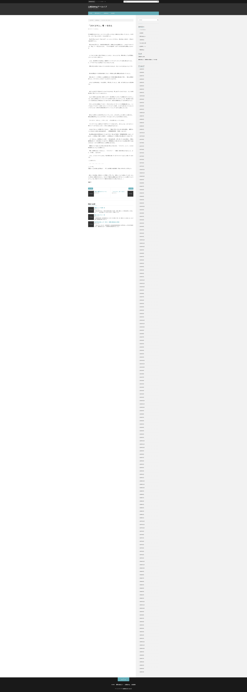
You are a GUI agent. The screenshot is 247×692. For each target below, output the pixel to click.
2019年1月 (142, 109)
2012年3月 (142, 350)
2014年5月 (142, 263)
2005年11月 (142, 604)
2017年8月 (142, 142)
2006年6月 (142, 581)
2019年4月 (142, 105)
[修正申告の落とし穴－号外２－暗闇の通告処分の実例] (91, 224)
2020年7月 (142, 75)
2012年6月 (142, 340)
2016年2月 (142, 203)
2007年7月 (142, 537)
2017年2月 (142, 162)
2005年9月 (142, 611)
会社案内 (113, 13)
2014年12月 (142, 239)
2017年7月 (142, 146)
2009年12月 (142, 440)
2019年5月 (142, 102)
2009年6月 (142, 460)
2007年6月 (142, 541)
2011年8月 (142, 373)
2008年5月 (142, 504)
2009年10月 (142, 447)
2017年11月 (142, 132)
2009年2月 (142, 474)
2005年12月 (142, 601)
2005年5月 (142, 625)
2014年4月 (142, 266)
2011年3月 (142, 390)
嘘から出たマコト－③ (100, 214)
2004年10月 (142, 648)
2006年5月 (142, 584)
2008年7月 (142, 497)
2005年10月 (142, 608)
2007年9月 (142, 531)
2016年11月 (142, 172)
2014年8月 (142, 253)
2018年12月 (142, 112)
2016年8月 (142, 182)
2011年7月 (142, 377)
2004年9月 (142, 651)
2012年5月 (142, 343)
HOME (90, 13)
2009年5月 (142, 464)
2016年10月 (142, 176)
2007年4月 (142, 548)
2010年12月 (142, 400)
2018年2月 (142, 126)
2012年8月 (142, 333)
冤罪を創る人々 (98, 13)
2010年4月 (142, 427)
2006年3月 (142, 591)
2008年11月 (142, 484)
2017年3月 (142, 159)
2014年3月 (142, 270)
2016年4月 (142, 196)
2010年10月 (142, 407)
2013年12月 (142, 280)
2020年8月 (142, 72)
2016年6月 (142, 189)
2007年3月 (142, 551)
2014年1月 (142, 276)
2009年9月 (142, 450)
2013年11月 (142, 283)
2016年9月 (142, 179)
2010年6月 (142, 420)
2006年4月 (142, 588)
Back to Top (123, 679)
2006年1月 (142, 598)
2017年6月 (142, 149)
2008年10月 (142, 487)
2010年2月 (142, 434)
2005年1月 (142, 638)
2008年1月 (142, 517)
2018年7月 (142, 116)
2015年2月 (142, 233)
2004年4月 (142, 668)
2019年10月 (142, 95)
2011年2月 (142, 393)
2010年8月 (142, 414)
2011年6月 (142, 380)
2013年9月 (142, 290)
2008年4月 (142, 507)
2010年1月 (142, 437)
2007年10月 (142, 527)
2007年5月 (142, 544)
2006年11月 (142, 564)
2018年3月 (142, 122)
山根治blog (106, 13)
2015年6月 (142, 219)
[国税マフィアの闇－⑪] (91, 210)
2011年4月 (142, 387)
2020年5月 (142, 82)
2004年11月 (142, 645)
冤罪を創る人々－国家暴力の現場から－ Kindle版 (147, 59)
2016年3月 (142, 199)
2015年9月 (142, 209)
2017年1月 (142, 166)
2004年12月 (142, 641)
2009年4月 (142, 467)
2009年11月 (142, 444)
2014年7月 (142, 256)
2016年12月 (142, 169)
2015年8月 (142, 213)
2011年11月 (142, 363)
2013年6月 (142, 300)
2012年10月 (142, 326)
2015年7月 (142, 216)
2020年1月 (142, 92)
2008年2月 (142, 514)
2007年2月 (142, 554)
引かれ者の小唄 (143, 43)
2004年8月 (142, 655)
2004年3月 (142, 671)
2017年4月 (142, 156)
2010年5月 (142, 424)
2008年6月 (142, 501)
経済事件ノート (143, 46)
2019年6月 (142, 99)
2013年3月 (142, 310)
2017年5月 (142, 152)
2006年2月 (142, 594)
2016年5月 (142, 193)
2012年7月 (142, 337)
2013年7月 (142, 296)
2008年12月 (142, 481)
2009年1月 (142, 477)
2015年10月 (142, 206)
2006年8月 (142, 574)
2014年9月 (142, 249)
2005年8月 (142, 614)
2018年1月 (142, 129)
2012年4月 (142, 347)
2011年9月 (142, 370)
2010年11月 (142, 404)
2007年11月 (142, 524)
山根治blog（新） (141, 56)
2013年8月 (142, 293)
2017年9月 (142, 139)
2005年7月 (142, 618)
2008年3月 (142, 511)
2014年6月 (142, 260)
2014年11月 (142, 243)
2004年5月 (142, 665)
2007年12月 (142, 521)
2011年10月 (142, 367)
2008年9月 (142, 491)
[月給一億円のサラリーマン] (91, 194)
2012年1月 (142, 357)
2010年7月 (142, 417)
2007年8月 (142, 534)
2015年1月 (142, 236)
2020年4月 (142, 85)
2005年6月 (142, 621)
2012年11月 (142, 323)
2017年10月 (142, 136)
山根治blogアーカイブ (97, 7)
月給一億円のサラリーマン (101, 191)
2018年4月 (142, 119)
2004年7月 (142, 658)
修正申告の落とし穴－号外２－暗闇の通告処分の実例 (107, 222)
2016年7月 (142, 186)
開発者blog (142, 49)
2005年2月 (142, 635)
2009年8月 (142, 454)
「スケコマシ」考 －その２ (118, 191)
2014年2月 (142, 273)
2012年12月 (142, 320)
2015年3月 (142, 229)
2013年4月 (142, 306)
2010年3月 (142, 430)
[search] (158, 2)
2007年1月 (142, 558)
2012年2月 (142, 353)
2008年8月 (142, 494)
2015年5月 (142, 223)
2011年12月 (142, 360)
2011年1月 (142, 397)
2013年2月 (142, 313)
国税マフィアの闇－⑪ (100, 207)
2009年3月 (142, 470)
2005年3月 (142, 631)
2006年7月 (142, 578)
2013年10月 (142, 286)
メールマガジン (143, 29)
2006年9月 (142, 571)
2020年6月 (142, 79)
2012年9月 (142, 330)
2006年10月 (142, 568)
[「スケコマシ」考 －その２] (130, 194)
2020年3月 (142, 89)
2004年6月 (142, 661)
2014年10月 (142, 246)
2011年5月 (142, 383)
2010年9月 (142, 410)
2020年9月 (142, 69)
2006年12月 (142, 561)
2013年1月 (142, 316)
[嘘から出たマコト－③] (91, 217)
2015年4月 (142, 226)
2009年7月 (142, 457)
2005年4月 (142, 628)
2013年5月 (142, 303)
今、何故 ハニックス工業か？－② (108, 1)
